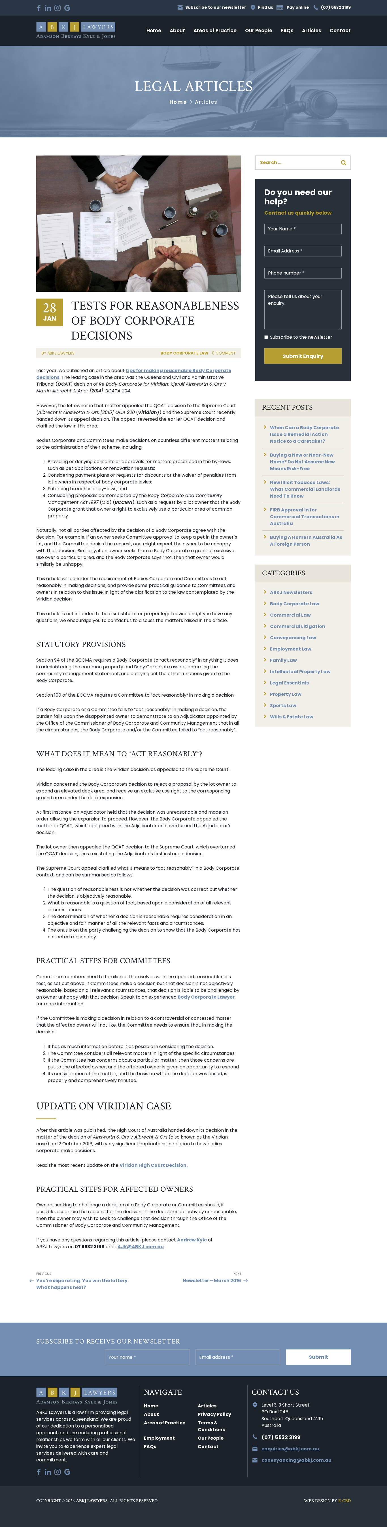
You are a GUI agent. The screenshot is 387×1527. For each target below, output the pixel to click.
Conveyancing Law (293, 637)
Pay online (298, 7)
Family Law (283, 660)
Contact (340, 30)
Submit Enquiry (303, 356)
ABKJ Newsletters (291, 592)
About (177, 30)
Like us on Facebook (38, 8)
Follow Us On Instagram (57, 8)
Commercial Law (290, 615)
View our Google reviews (67, 8)
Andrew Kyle (192, 1240)
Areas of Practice (215, 30)
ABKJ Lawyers (75, 30)
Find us (265, 7)
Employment (159, 1438)
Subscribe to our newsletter (215, 7)
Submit (318, 1356)
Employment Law (290, 649)
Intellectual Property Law (300, 671)
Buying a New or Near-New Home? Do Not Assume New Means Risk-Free (302, 462)
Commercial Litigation (297, 626)
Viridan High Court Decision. (154, 1165)
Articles (311, 30)
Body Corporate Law (185, 353)
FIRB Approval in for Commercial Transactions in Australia (304, 517)
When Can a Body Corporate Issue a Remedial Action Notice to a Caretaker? (304, 434)
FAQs (287, 30)
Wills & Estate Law (291, 717)
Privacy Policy (214, 1414)
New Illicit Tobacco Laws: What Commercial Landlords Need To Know (305, 489)
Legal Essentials (289, 683)
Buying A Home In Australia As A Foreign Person (306, 540)
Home (153, 30)
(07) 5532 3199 (336, 7)
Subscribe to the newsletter (301, 337)
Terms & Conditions (211, 1426)
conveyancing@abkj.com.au (296, 1460)
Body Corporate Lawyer (206, 997)
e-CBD (344, 1501)
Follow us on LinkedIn (48, 8)
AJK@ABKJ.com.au (141, 1246)
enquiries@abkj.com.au (290, 1449)
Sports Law (283, 705)
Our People (258, 30)
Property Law (285, 694)
